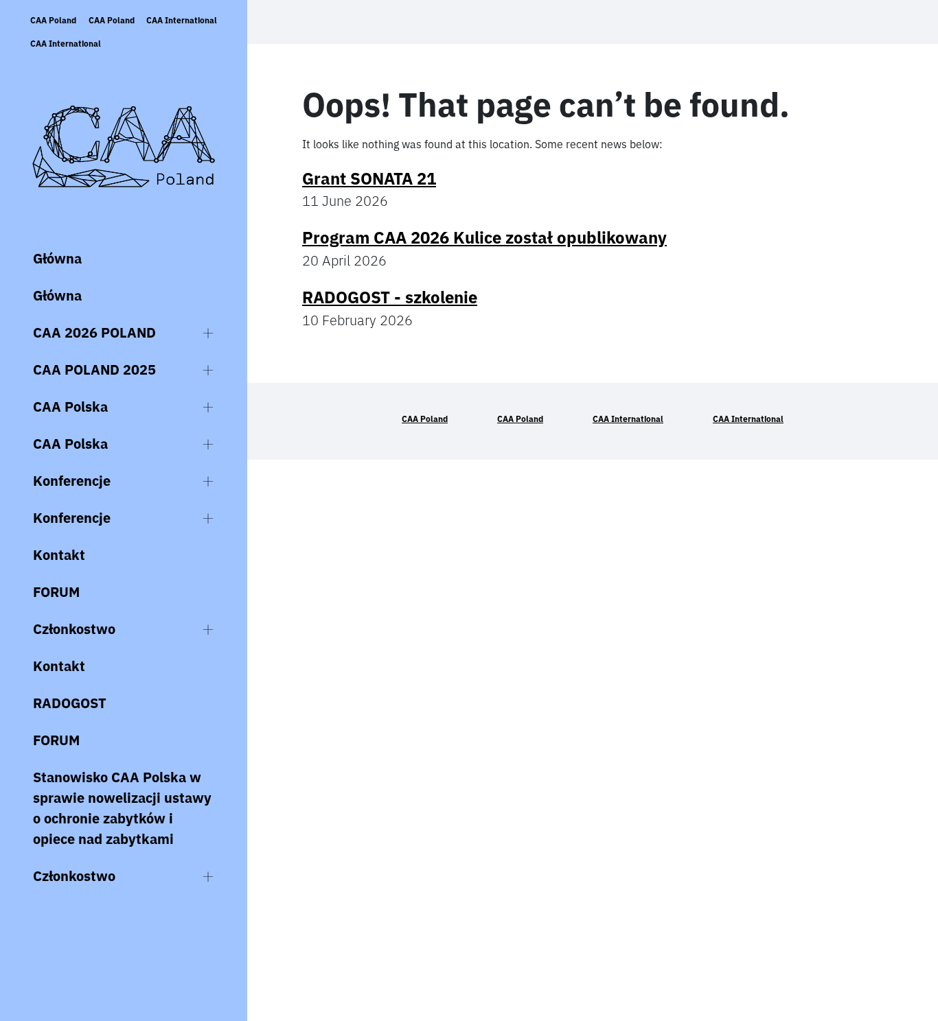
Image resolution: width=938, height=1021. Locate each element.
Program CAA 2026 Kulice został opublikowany (484, 237)
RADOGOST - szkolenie (389, 297)
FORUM (56, 592)
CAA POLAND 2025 (94, 369)
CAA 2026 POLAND (94, 332)
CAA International (181, 20)
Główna (57, 258)
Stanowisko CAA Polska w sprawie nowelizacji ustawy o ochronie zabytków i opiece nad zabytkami (122, 808)
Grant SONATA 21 (369, 178)
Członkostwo (74, 629)
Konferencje (72, 480)
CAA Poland (53, 20)
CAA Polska (70, 406)
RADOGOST (69, 703)
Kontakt (59, 554)
